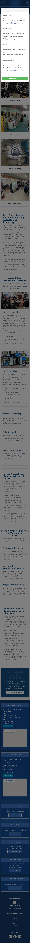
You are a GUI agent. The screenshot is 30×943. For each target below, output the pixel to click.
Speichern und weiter (15, 78)
